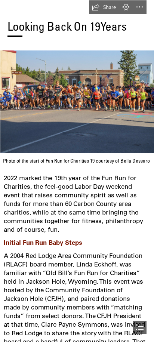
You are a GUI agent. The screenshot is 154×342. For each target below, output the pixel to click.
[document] (77, 171)
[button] (104, 7)
